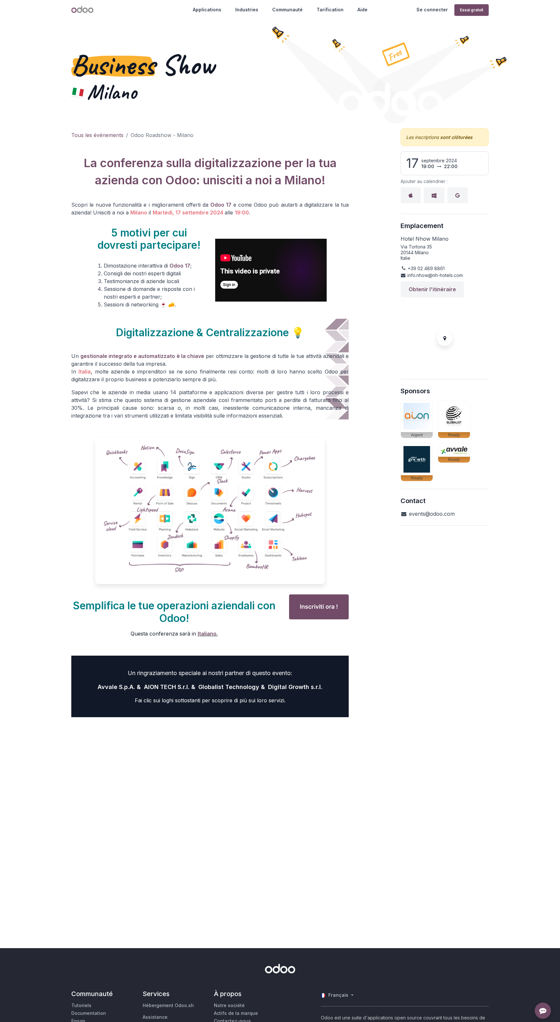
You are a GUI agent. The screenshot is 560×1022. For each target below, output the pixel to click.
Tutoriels (81, 1005)
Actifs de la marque (236, 1013)
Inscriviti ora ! (319, 606)
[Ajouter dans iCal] (411, 195)
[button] (417, 419)
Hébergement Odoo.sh (168, 1005)
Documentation (88, 1013)
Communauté (287, 9)
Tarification (330, 9)
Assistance (155, 1017)
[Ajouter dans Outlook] (434, 195)
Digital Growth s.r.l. (295, 686)
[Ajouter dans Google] (457, 195)
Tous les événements (97, 135)
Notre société (229, 1005)
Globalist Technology (228, 686)
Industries (246, 9)
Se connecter (432, 9)
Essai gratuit (471, 9)
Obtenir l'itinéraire (432, 289)
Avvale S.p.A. (116, 686)
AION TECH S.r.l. (167, 686)
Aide (362, 9)
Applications (207, 9)
